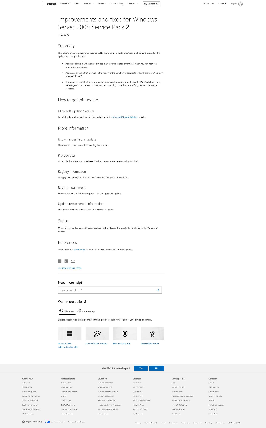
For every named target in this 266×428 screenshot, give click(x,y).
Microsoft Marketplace (179, 405)
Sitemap (138, 423)
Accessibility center (150, 343)
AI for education (103, 414)
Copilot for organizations (30, 400)
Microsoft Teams (138, 405)
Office (77, 3)
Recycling (208, 423)
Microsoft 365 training (96, 343)
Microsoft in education (105, 383)
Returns (63, 396)
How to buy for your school (107, 400)
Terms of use (173, 423)
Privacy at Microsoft (215, 396)
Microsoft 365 (65, 3)
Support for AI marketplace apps (182, 396)
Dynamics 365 (137, 392)
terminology (79, 249)
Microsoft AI (137, 383)
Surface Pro (26, 383)
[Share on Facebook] (60, 260)
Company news (214, 392)
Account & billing (116, 3)
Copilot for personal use (30, 405)
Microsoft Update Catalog (125, 116)
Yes (141, 368)
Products (87, 3)
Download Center (67, 387)
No (156, 368)
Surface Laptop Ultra (29, 392)
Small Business (138, 414)
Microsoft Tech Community (181, 400)
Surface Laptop (27, 387)
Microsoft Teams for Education (108, 392)
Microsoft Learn (177, 392)
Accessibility (213, 409)
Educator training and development (109, 405)
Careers (211, 383)
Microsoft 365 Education (106, 396)
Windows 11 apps (28, 414)
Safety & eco (197, 423)
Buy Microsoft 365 (151, 3)
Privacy (163, 423)
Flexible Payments (67, 414)
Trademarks (185, 423)
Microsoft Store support (69, 392)
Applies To (64, 35)
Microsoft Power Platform (141, 400)
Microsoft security (121, 343)
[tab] (67, 311)
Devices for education (105, 387)
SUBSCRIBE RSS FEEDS (70, 268)
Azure (174, 383)
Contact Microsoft (151, 423)
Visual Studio (176, 414)
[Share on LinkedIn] (65, 260)
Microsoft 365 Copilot (140, 409)
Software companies (178, 409)
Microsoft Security (139, 387)
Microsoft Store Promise (69, 409)
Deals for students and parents (108, 409)
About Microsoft (214, 387)
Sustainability (213, 414)
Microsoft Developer (178, 387)
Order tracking (66, 400)
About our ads (220, 423)
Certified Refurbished (68, 405)
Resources (132, 3)
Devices (101, 3)
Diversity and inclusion (216, 405)
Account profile (66, 383)
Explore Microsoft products (31, 409)
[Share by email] (71, 260)
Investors (212, 400)
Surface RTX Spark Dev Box (31, 396)
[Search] (158, 290)
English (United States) (34, 422)
